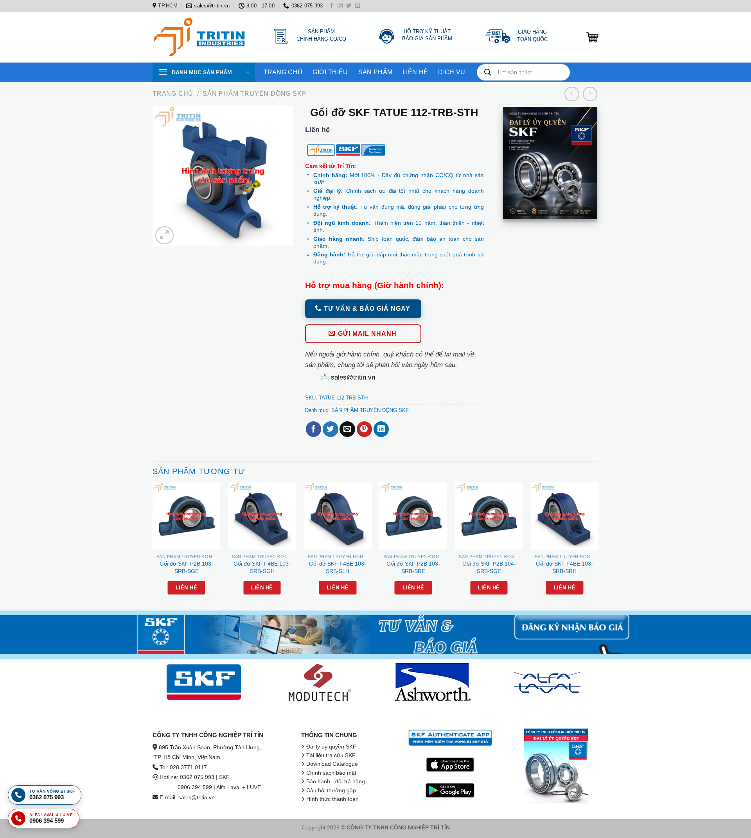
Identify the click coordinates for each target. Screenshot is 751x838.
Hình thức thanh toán (332, 799)
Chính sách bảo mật (331, 773)
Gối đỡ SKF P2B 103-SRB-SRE (413, 567)
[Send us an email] (357, 6)
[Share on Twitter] (330, 429)
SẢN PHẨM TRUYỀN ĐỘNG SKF (254, 93)
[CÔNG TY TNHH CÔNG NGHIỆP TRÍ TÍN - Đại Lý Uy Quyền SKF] (201, 37)
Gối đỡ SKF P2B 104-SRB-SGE (489, 567)
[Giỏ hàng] (592, 37)
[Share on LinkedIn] (381, 429)
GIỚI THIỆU (330, 72)
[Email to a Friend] (347, 429)
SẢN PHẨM (375, 72)
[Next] (598, 546)
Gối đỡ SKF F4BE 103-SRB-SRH (564, 567)
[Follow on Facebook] (331, 6)
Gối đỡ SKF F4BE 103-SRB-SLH (337, 567)
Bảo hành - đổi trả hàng (335, 781)
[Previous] (153, 546)
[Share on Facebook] (313, 429)
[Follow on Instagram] (340, 6)
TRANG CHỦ (283, 72)
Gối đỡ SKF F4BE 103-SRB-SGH (262, 567)
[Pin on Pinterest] (364, 429)
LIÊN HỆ (415, 72)
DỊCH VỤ (451, 72)
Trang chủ (173, 93)
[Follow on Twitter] (349, 6)
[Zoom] (164, 235)
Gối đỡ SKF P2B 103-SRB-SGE (186, 567)
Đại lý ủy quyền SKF (331, 747)
